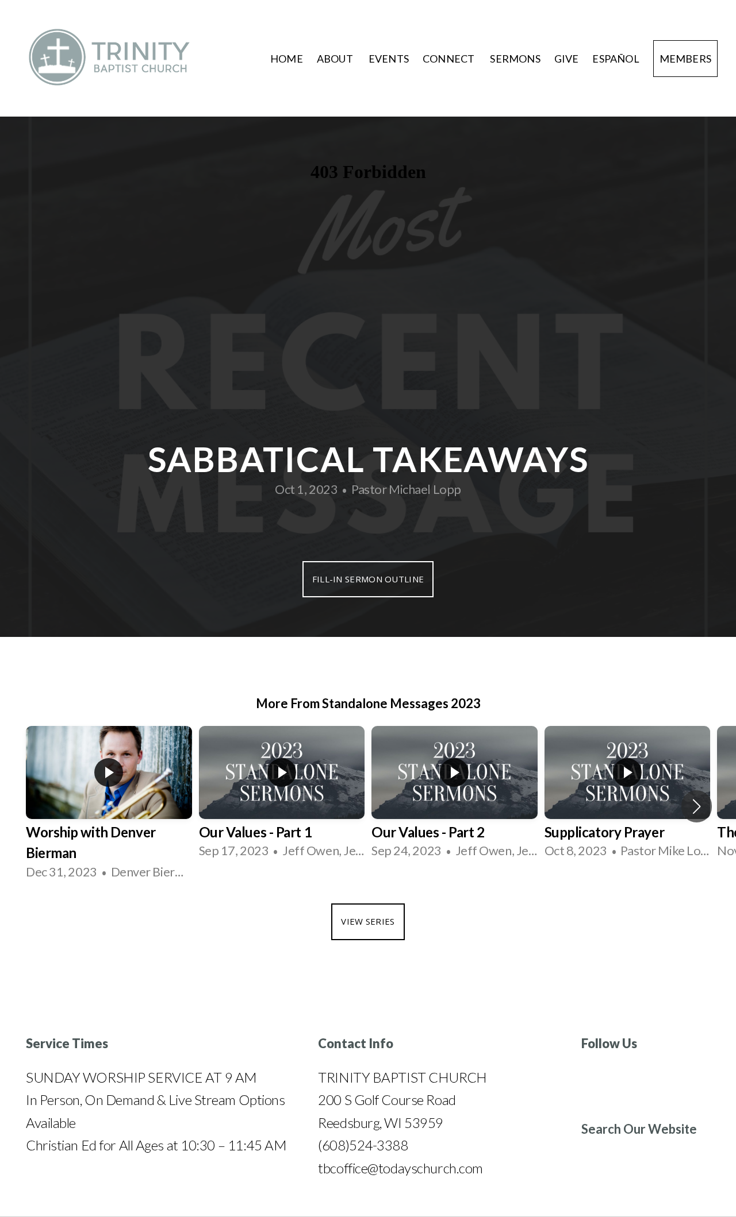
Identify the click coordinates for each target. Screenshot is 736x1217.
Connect (449, 58)
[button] (696, 806)
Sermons (515, 58)
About (336, 58)
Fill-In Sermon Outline (368, 579)
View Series (367, 921)
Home (286, 58)
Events (389, 58)
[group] (109, 806)
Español (615, 58)
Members (685, 58)
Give (566, 58)
